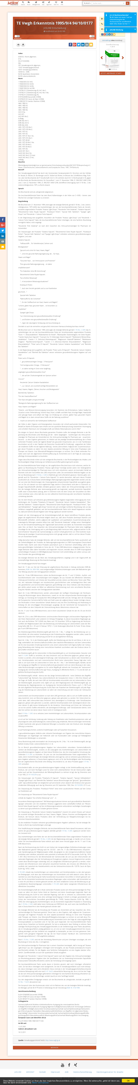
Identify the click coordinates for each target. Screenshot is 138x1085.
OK (128, 1080)
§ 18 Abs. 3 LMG (28, 940)
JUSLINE (18, 1072)
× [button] (135, 14)
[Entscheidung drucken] (18, 44)
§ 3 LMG (25, 655)
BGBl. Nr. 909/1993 (32, 569)
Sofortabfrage (106, 40)
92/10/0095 (79, 785)
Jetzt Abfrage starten (112, 73)
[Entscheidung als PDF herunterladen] (23, 44)
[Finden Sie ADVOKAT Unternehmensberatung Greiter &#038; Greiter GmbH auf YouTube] (62, 1064)
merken (54, 1048)
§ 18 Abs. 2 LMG (80, 330)
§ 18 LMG (21, 872)
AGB (66, 1072)
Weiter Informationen (40, 1082)
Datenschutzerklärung (82, 1072)
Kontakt (42, 1072)
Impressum (55, 1072)
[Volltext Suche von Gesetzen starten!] (127, 3)
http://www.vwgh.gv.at (52, 1040)
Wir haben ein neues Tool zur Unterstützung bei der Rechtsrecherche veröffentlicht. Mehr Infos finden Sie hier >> (121, 20)
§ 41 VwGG (49, 971)
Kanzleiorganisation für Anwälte (110, 1072)
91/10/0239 (32, 775)
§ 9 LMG (29, 754)
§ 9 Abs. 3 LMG (67, 831)
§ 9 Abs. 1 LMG (27, 713)
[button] (23, 3)
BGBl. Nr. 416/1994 (73, 988)
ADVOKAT (30, 1072)
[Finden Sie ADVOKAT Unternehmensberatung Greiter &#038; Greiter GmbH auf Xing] (75, 1064)
